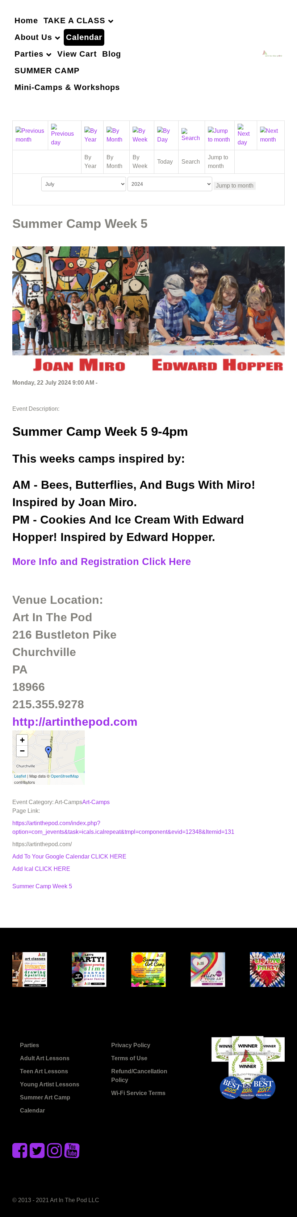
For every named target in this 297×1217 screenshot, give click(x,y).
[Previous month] (30, 135)
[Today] (166, 135)
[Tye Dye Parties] (267, 968)
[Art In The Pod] (273, 54)
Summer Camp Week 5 (42, 886)
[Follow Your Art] (208, 968)
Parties (29, 1045)
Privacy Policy (130, 1045)
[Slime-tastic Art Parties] (89, 968)
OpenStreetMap (65, 776)
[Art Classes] (29, 968)
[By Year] (92, 135)
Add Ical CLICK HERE (41, 869)
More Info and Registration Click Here (101, 561)
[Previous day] (65, 135)
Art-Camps (96, 802)
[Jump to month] (219, 135)
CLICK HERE (108, 856)
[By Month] (116, 135)
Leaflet (20, 776)
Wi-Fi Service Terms (138, 1093)
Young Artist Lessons (49, 1084)
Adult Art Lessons (45, 1058)
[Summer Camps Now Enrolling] (148, 968)
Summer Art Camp (45, 1097)
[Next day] (246, 135)
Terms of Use (129, 1058)
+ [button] (22, 740)
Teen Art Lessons (44, 1071)
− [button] (22, 750)
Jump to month (235, 186)
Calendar (32, 1110)
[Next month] (270, 135)
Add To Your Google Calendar (51, 856)
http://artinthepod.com (74, 721)
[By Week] (142, 135)
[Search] (191, 135)
